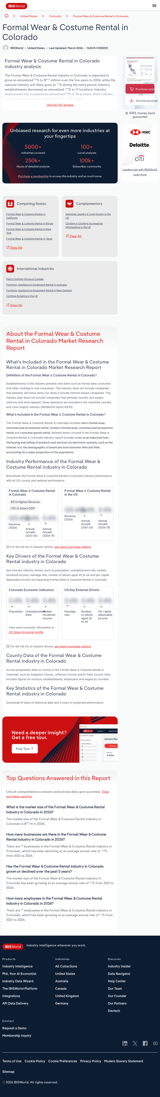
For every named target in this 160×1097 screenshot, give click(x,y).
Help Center (117, 981)
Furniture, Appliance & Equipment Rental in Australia (36, 284)
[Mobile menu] (154, 8)
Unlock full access (60, 105)
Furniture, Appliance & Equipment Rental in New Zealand (39, 290)
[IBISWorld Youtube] (155, 1044)
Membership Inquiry (16, 1035)
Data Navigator (119, 974)
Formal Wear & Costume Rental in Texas (29, 238)
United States (65, 974)
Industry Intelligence (17, 966)
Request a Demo (14, 1028)
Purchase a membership (33, 176)
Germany (61, 1003)
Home (7, 16)
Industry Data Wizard (17, 981)
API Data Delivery (15, 1003)
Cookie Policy (35, 1061)
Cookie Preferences (62, 1061)
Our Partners (117, 1003)
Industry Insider (119, 966)
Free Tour (23, 749)
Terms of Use (11, 1061)
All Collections (66, 966)
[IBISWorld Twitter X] (135, 1044)
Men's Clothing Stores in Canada (25, 279)
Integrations (11, 996)
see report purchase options (72, 547)
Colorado (55, 16)
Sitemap (8, 1072)
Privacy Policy (90, 1061)
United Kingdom (67, 996)
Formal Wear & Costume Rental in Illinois (29, 223)
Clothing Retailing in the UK (22, 296)
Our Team (115, 988)
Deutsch (114, 1011)
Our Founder (117, 996)
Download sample (145, 100)
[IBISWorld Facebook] (145, 1044)
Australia (61, 981)
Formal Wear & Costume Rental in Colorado (100, 16)
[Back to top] (151, 1088)
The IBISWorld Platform (19, 988)
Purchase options (145, 89)
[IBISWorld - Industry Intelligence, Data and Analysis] (16, 8)
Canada (61, 988)
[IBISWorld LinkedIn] (125, 1044)
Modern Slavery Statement (123, 1061)
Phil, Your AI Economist (19, 974)
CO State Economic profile (26, 632)
